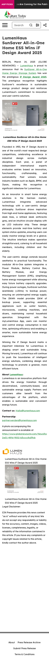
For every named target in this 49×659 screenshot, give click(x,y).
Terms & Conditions (24, 654)
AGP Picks (7, 4)
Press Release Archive (29, 642)
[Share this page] (45, 25)
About (11, 642)
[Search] (31, 25)
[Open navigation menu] (5, 25)
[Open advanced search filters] (37, 25)
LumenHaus (26, 65)
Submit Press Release (24, 648)
